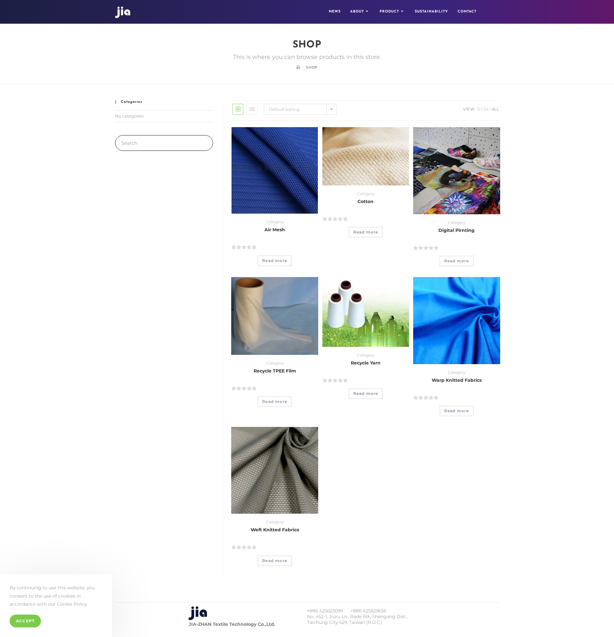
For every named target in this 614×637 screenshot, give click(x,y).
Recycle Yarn (366, 363)
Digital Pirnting (456, 230)
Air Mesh (274, 230)
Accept (25, 620)
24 (486, 109)
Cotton (366, 201)
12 (479, 109)
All (495, 109)
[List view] (252, 109)
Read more (274, 260)
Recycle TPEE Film (275, 371)
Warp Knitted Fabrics (457, 380)
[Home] (298, 67)
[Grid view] (237, 109)
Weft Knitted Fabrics (275, 530)
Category (275, 221)
